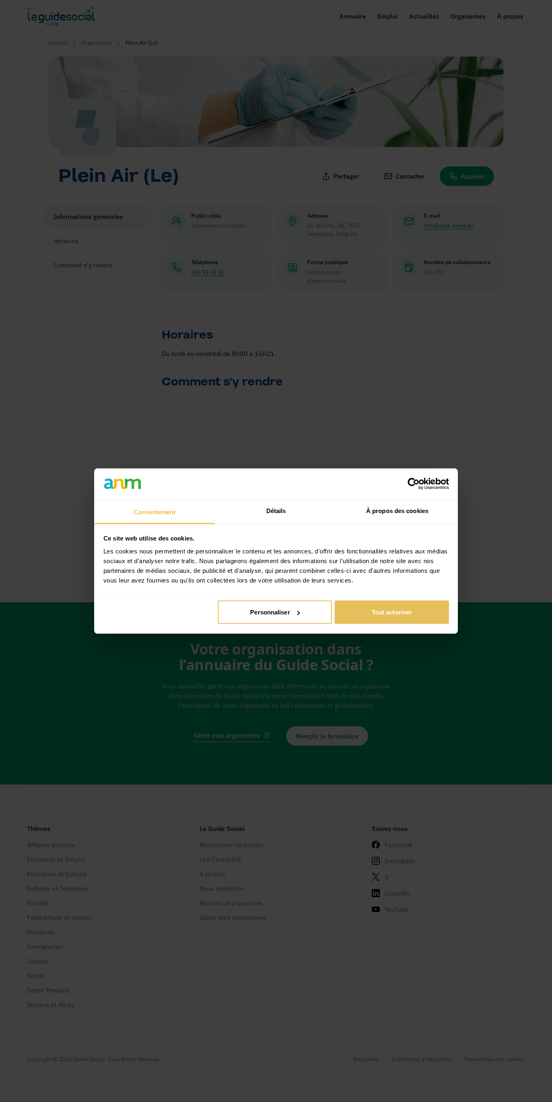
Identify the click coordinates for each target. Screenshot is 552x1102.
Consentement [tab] (154, 511)
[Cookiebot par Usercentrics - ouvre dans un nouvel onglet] (413, 484)
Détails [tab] (276, 510)
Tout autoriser (392, 612)
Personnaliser (270, 612)
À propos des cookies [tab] (397, 510)
